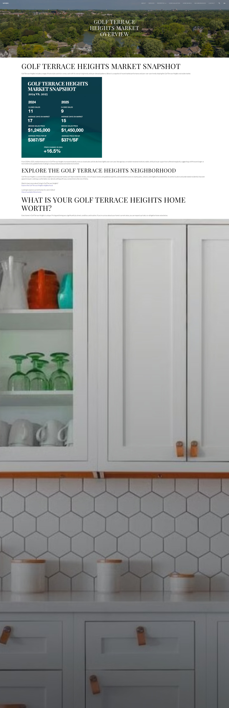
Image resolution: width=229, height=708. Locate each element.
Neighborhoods (200, 3)
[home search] (219, 3)
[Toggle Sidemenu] (224, 3)
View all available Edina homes (31, 192)
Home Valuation (174, 3)
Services (151, 3)
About (143, 3)
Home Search (187, 3)
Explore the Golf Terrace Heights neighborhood (37, 185)
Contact (212, 3)
